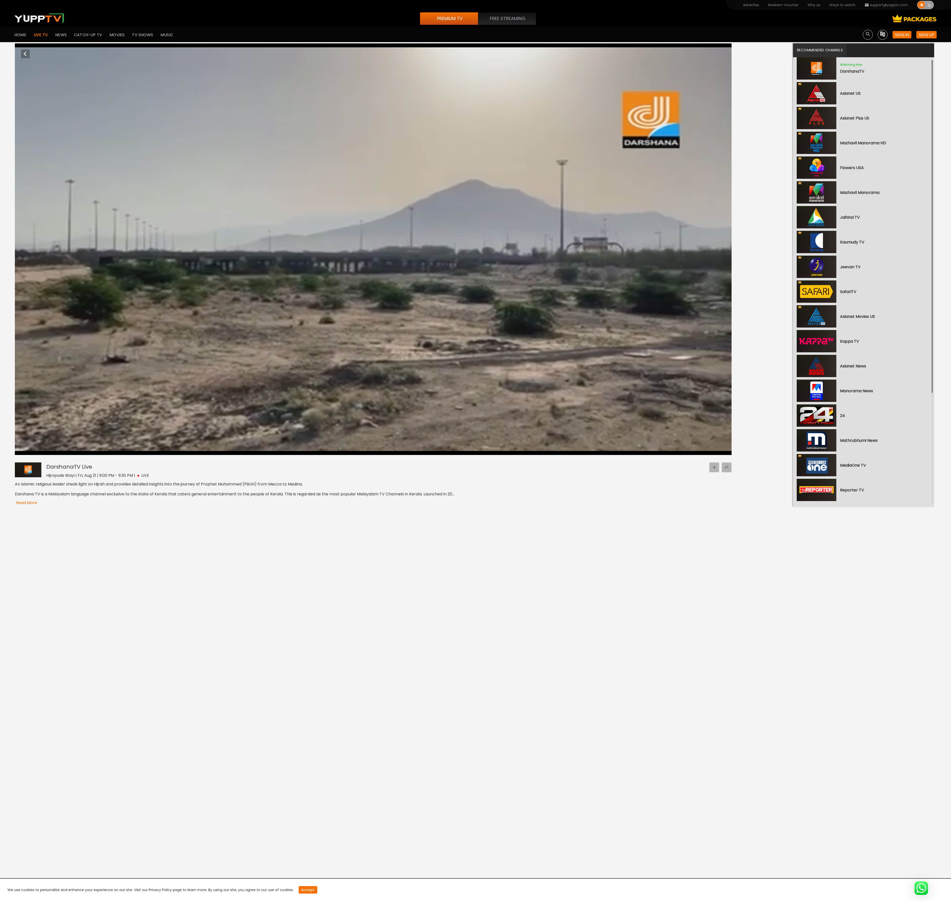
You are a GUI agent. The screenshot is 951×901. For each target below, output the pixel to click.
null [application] (37, 450)
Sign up (926, 35)
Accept (308, 889)
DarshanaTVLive (69, 467)
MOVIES (117, 35)
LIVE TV (41, 35)
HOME (20, 35)
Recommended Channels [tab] (820, 50)
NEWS (61, 35)
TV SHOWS (142, 35)
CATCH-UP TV (88, 35)
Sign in (902, 35)
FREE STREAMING (507, 18)
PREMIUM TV (450, 18)
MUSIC (166, 35)
